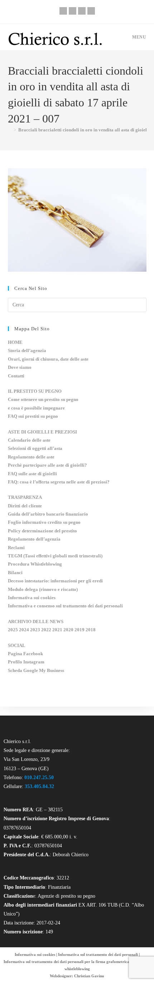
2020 (68, 629)
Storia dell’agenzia (27, 350)
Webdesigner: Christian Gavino (77, 976)
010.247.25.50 (39, 777)
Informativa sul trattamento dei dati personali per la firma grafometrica (66, 961)
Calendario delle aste (29, 440)
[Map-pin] (91, 11)
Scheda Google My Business (36, 670)
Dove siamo (20, 367)
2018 (91, 629)
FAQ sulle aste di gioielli (32, 473)
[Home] (9, 129)
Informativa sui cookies (32, 597)
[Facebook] (72, 11)
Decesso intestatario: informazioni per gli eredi (55, 580)
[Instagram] (82, 11)
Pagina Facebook (25, 653)
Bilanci (15, 572)
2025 (13, 629)
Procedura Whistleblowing (35, 564)
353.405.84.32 (39, 786)
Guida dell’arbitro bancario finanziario (48, 514)
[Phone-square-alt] (63, 11)
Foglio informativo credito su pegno (44, 522)
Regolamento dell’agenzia (34, 539)
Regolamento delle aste (31, 457)
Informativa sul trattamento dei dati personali (98, 954)
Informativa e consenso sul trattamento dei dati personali (65, 605)
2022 (46, 629)
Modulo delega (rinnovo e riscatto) (43, 589)
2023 (35, 629)
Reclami (16, 547)
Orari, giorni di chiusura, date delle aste (48, 359)
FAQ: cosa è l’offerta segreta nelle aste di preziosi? (59, 482)
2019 (79, 629)
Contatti (16, 375)
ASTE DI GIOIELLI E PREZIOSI (42, 432)
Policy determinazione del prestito (42, 530)
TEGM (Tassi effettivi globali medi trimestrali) (55, 555)
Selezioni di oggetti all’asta (35, 448)
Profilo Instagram (26, 661)
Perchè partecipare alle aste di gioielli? (47, 465)
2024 (24, 629)
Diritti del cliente (25, 505)
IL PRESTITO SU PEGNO (35, 391)
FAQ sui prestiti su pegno (33, 416)
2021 (57, 629)
